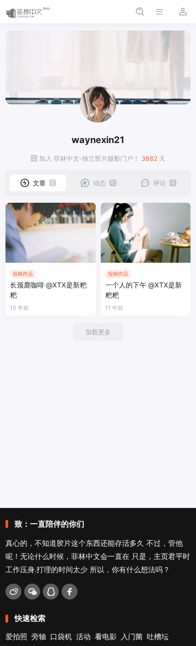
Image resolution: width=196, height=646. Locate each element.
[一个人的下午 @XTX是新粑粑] (146, 233)
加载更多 (98, 332)
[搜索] (140, 12)
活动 (83, 636)
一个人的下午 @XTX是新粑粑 (143, 290)
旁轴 (38, 636)
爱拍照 (16, 636)
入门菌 (132, 636)
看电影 (106, 636)
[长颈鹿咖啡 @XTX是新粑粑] (50, 233)
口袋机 (61, 636)
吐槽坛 (158, 636)
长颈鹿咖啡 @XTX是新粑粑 (48, 290)
